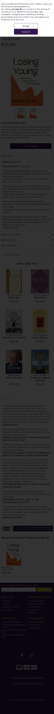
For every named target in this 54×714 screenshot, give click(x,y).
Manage (26, 26)
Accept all (26, 31)
